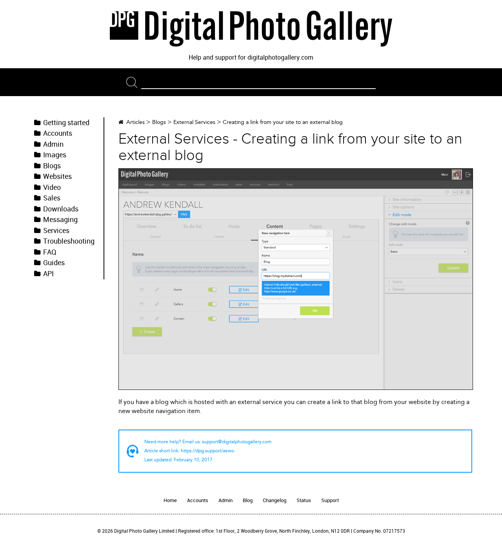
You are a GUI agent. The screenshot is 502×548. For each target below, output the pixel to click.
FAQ (49, 252)
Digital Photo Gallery (251, 29)
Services (56, 231)
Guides (54, 263)
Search (133, 82)
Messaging (60, 220)
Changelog (274, 500)
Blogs (52, 166)
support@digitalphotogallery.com (236, 441)
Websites (57, 176)
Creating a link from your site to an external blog (283, 122)
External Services (194, 122)
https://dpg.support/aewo (207, 450)
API (48, 274)
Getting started (66, 123)
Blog (248, 500)
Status (303, 500)
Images (54, 155)
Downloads (60, 209)
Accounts (57, 133)
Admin (53, 144)
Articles (135, 122)
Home (170, 500)
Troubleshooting (69, 241)
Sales (51, 198)
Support (330, 500)
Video (52, 187)
